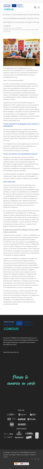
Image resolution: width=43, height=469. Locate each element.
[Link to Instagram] (35, 459)
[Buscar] (34, 7)
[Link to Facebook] (32, 459)
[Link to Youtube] (38, 459)
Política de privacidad (22, 454)
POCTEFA (6, 344)
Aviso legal (12, 454)
